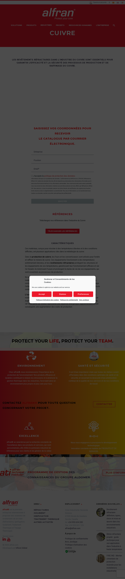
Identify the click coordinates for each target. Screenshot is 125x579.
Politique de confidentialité (69, 300)
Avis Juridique (84, 300)
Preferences (83, 294)
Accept (42, 294)
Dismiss (62, 294)
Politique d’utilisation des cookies (47, 300)
